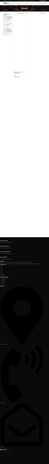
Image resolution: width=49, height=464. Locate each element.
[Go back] (21, 8)
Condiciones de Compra (3, 278)
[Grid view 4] (37, 13)
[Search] (36, 3)
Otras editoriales (3, 274)
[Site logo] (6, 3)
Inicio (14, 13)
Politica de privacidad (3, 281)
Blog (1, 272)
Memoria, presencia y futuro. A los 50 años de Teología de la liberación (9, 30)
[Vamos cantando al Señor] (5, 25)
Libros (1, 267)
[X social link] (41, 0)
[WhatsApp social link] (45, 0)
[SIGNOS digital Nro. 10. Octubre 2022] (19, 42)
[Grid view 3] (36, 13)
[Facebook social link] (40, 0)
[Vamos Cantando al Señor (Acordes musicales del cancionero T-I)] (5, 19)
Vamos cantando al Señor (9, 24)
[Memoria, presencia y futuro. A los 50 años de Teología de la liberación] (5, 31)
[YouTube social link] (43, 0)
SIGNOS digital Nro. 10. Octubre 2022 (18, 73)
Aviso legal (2, 283)
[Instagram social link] (42, 0)
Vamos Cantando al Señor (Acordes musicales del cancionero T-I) (9, 17)
